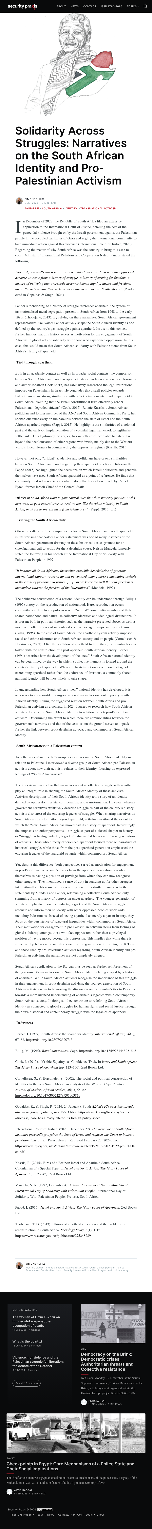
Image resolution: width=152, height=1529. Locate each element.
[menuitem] (131, 6)
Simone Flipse (35, 199)
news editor (96, 1400)
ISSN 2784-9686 (111, 6)
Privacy (77, 1514)
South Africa (52, 208)
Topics (132, 6)
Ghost (100, 1514)
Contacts (63, 1514)
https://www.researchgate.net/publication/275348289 (53, 1235)
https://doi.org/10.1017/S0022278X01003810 (47, 1095)
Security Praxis (17, 1509)
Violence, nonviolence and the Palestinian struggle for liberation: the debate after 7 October (38, 1361)
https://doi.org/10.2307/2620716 (49, 1039)
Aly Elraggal (23, 1490)
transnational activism (98, 208)
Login (89, 1514)
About (39, 1514)
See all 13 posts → (26, 1383)
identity (71, 208)
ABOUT (61, 6)
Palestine (32, 208)
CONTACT (89, 6)
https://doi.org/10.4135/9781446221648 (107, 1050)
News (75, 6)
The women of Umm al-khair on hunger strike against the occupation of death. (36, 1321)
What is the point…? (27, 1341)
